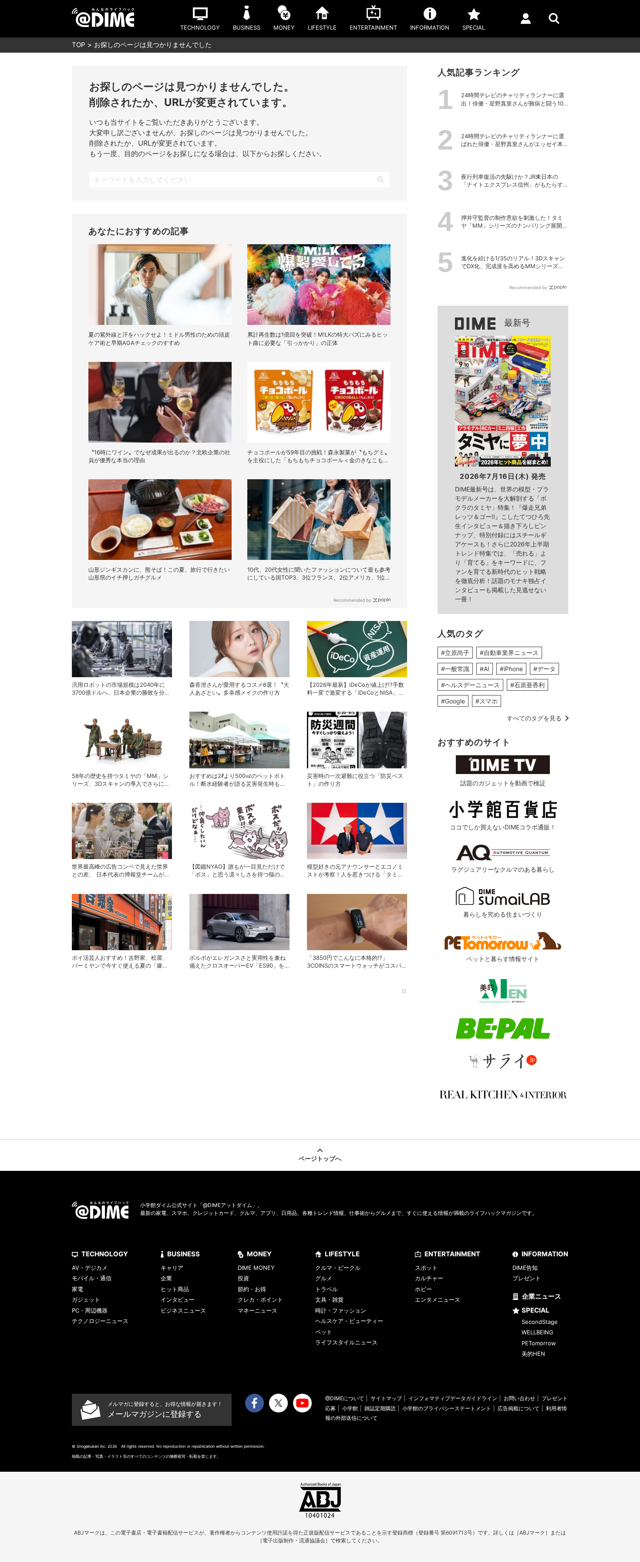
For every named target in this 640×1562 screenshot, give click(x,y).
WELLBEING (537, 1332)
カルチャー (429, 1278)
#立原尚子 (455, 652)
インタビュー (178, 1299)
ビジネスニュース (183, 1310)
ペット (323, 1331)
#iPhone (511, 668)
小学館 (350, 1408)
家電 (77, 1289)
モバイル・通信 (91, 1278)
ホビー (423, 1289)
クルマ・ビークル (337, 1267)
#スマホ (486, 701)
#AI (484, 668)
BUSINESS (183, 1254)
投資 (243, 1278)
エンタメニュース (437, 1299)
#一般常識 (455, 668)
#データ (544, 668)
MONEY (259, 1254)
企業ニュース (541, 1296)
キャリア (172, 1267)
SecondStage (540, 1321)
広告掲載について (518, 1408)
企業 (166, 1278)
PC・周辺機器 (90, 1310)
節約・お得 (252, 1289)
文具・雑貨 (329, 1299)
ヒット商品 (175, 1289)
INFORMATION (545, 1254)
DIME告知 (525, 1267)
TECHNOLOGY (104, 1254)
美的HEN (533, 1353)
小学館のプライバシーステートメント (446, 1408)
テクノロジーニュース (100, 1320)
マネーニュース (257, 1310)
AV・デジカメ (90, 1267)
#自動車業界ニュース (509, 652)
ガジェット (86, 1299)
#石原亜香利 (527, 685)
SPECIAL (535, 1310)
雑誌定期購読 (380, 1408)
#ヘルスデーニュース (470, 685)
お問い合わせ (519, 1398)
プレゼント (526, 1278)
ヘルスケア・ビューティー (349, 1320)
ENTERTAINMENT (452, 1254)
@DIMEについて (344, 1398)
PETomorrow (539, 1343)
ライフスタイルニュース (346, 1342)
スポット (426, 1267)
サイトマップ (386, 1398)
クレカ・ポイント (260, 1299)
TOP (78, 45)
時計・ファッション (340, 1310)
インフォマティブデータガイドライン (452, 1398)
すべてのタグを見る (534, 718)
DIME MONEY (256, 1267)
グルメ (323, 1278)
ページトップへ (320, 1158)
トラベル (326, 1289)
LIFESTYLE (342, 1254)
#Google (453, 701)
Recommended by (352, 600)
